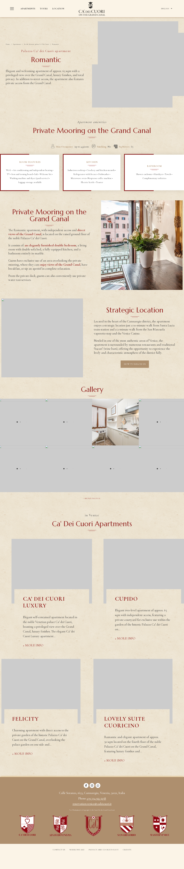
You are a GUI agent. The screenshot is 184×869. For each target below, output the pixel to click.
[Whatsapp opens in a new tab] (97, 787)
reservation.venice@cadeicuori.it (92, 804)
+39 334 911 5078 (96, 798)
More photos (92, 498)
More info (34, 645)
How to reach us (135, 364)
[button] (12, 8)
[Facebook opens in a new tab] (86, 787)
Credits (127, 850)
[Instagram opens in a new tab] (92, 787)
